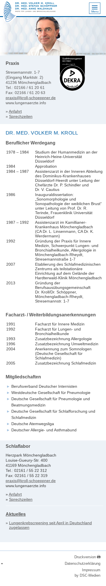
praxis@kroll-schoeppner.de (31, 97)
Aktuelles (16, 514)
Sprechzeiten (21, 116)
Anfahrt (15, 111)
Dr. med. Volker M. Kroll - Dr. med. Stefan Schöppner (10, 13)
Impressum (91, 570)
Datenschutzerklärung (82, 563)
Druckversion (85, 557)
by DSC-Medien (87, 575)
